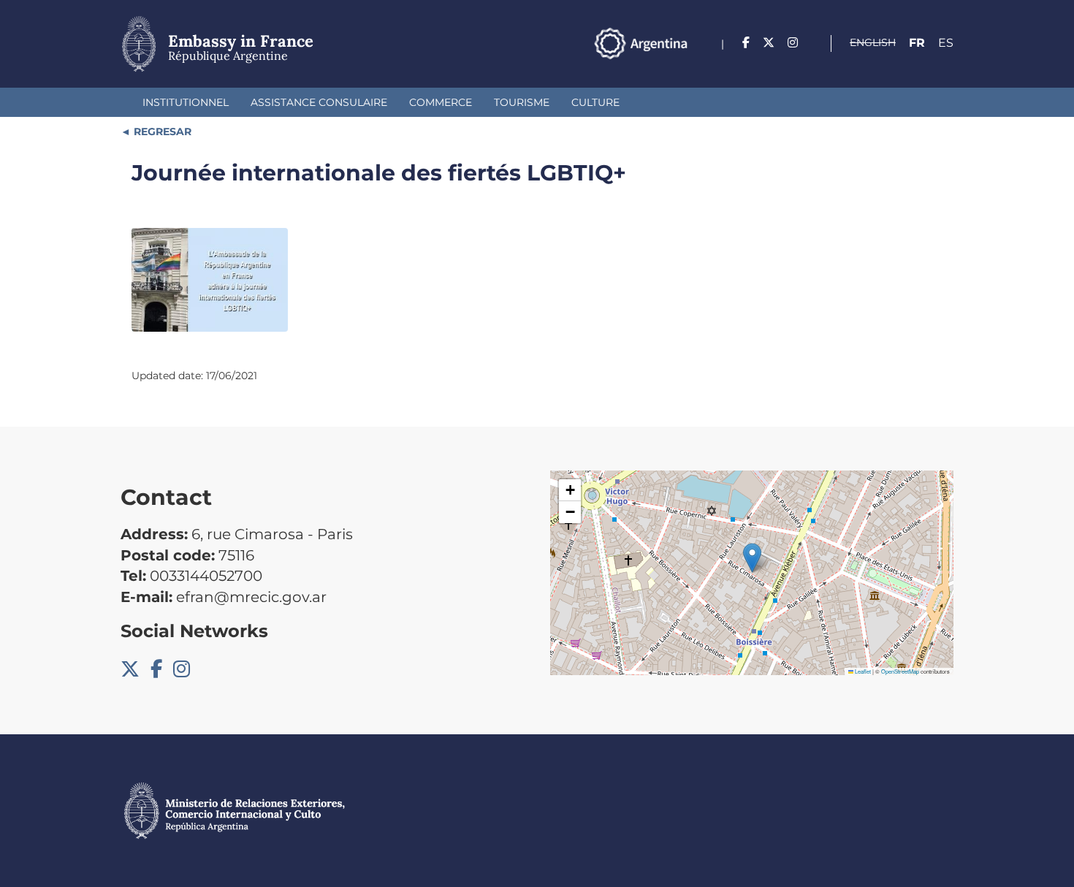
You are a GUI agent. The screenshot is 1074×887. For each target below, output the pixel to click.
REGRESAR (161, 131)
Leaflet (862, 671)
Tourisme (521, 102)
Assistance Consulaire (319, 102)
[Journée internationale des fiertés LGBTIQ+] (210, 280)
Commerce (440, 102)
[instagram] (793, 43)
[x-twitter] (768, 43)
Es (945, 43)
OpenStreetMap (900, 671)
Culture (595, 102)
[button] (752, 558)
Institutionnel (185, 102)
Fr (917, 43)
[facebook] (746, 43)
